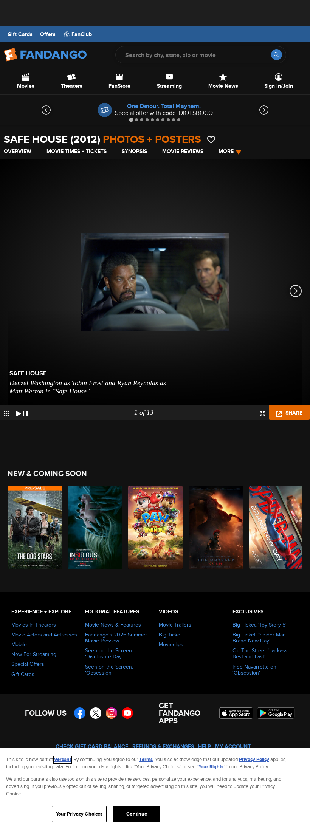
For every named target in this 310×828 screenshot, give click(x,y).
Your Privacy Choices (79, 813)
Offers (48, 34)
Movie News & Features (113, 624)
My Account (233, 746)
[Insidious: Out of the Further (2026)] (94, 527)
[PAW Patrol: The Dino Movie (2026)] (154, 527)
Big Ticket (170, 634)
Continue (136, 813)
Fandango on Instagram (111, 713)
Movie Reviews (182, 151)
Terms (146, 759)
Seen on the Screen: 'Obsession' (109, 669)
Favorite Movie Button (211, 140)
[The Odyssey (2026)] (214, 527)
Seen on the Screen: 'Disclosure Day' (109, 653)
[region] (155, 788)
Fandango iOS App (236, 713)
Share (293, 412)
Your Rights (210, 766)
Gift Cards (20, 34)
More (226, 151)
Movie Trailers (175, 624)
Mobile (19, 644)
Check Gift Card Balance (92, 746)
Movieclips (171, 644)
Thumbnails (6, 413)
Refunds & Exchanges (163, 746)
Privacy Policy (254, 759)
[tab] (131, 120)
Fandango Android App (276, 713)
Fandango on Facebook (79, 713)
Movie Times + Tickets (76, 151)
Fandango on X (95, 713)
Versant (62, 759)
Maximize (262, 413)
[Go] (276, 54)
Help (204, 746)
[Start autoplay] (22, 412)
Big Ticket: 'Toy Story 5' (259, 624)
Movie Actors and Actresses (44, 634)
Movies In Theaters (33, 624)
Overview (17, 151)
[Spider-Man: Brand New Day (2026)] (275, 527)
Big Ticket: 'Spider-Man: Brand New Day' (259, 637)
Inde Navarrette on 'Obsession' (254, 669)
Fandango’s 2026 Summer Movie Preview (116, 637)
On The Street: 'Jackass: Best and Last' (260, 653)
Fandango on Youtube (127, 713)
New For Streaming (33, 654)
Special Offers (27, 664)
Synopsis (134, 151)
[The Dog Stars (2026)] (33, 527)
